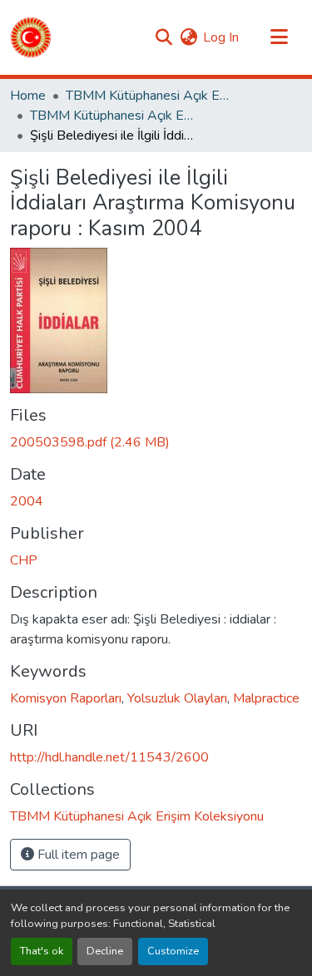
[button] (31, 37)
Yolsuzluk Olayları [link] (177, 698)
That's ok (41, 951)
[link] (156, 442)
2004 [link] (26, 501)
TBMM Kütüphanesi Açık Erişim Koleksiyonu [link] (149, 95)
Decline (105, 951)
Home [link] (28, 95)
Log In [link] (221, 37)
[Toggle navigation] (278, 37)
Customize (173, 951)
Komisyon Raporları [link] (65, 698)
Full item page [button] (77, 854)
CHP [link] (23, 560)
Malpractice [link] (266, 698)
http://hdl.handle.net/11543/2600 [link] (109, 757)
